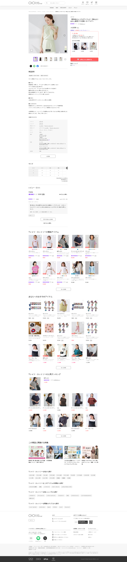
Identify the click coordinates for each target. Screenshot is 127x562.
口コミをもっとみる (48, 219)
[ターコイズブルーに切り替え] (90, 249)
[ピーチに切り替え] (50, 275)
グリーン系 (66, 475)
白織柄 (63, 478)
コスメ (70, 7)
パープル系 (79, 475)
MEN (57, 7)
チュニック (67, 507)
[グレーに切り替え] (36, 275)
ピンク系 (93, 475)
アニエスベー (61, 495)
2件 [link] (81, 255)
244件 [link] (67, 255)
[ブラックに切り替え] (77, 275)
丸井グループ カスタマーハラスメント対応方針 (65, 546)
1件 (43, 194)
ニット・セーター (33, 507)
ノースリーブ (53, 143)
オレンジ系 (38, 478)
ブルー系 (73, 475)
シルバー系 (45, 478)
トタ (60, 199)
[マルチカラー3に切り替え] (93, 249)
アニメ (75, 7)
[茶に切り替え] (93, 275)
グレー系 (45, 475)
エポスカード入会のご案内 (78, 534)
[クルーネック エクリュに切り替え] (63, 249)
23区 (68, 495)
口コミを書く (64, 194)
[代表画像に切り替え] (60, 249)
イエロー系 (86, 475)
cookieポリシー (77, 546)
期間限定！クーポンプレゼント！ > (79, 30)
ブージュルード (41, 495)
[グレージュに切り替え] (75, 275)
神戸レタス (32, 498)
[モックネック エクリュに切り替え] (62, 249)
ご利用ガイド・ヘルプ (92, 532)
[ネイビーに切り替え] (77, 249)
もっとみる (63, 289)
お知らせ (89, 537)
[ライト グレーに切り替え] (94, 275)
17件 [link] (38, 255)
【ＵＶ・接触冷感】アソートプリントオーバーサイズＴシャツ (63, 359)
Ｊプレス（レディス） (51, 495)
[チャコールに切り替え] (78, 275)
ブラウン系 (52, 475)
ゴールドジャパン (74, 495)
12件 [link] (67, 282)
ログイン (31, 520)
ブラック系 (39, 475)
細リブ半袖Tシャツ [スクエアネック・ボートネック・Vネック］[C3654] (48, 359)
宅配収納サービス (31, 549)
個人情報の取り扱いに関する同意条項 (50, 546)
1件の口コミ (82, 23)
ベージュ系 (59, 475)
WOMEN (52, 7)
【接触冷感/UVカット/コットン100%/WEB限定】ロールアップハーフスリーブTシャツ (35, 359)
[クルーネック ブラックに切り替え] (66, 249)
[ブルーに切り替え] (89, 275)
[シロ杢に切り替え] (49, 249)
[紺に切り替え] (63, 275)
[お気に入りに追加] (40, 236)
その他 (68, 478)
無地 (48, 143)
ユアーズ (39, 11)
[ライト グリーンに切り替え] (49, 275)
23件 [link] (38, 282)
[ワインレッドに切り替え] (94, 249)
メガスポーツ (32, 495)
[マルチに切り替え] (35, 249)
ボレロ (49, 507)
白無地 (58, 478)
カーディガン (42, 507)
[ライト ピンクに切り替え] (32, 249)
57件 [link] (53, 255)
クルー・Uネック (60, 143)
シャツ (61, 507)
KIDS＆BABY (63, 7)
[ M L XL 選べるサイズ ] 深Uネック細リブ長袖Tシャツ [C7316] (92, 359)
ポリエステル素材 (43, 143)
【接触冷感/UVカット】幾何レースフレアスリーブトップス (78, 359)
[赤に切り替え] (36, 249)
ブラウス (55, 507)
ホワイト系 (32, 475)
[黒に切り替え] (62, 275)
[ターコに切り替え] (48, 249)
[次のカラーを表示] (39, 249)
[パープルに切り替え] (50, 249)
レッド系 (31, 478)
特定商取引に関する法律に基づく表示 (88, 546)
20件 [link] (95, 255)
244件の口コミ (57, 380)
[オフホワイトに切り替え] (79, 275)
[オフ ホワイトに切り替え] (46, 249)
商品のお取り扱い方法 (43, 139)
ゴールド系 (52, 478)
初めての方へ (90, 534)
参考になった (31, 215)
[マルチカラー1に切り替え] (89, 249)
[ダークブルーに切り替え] (35, 275)
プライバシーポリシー (37, 546)
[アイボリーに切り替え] (60, 275)
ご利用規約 (30, 546)
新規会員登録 (75, 532)
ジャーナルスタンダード (86, 495)
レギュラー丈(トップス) (66, 486)
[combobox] (55, 2)
